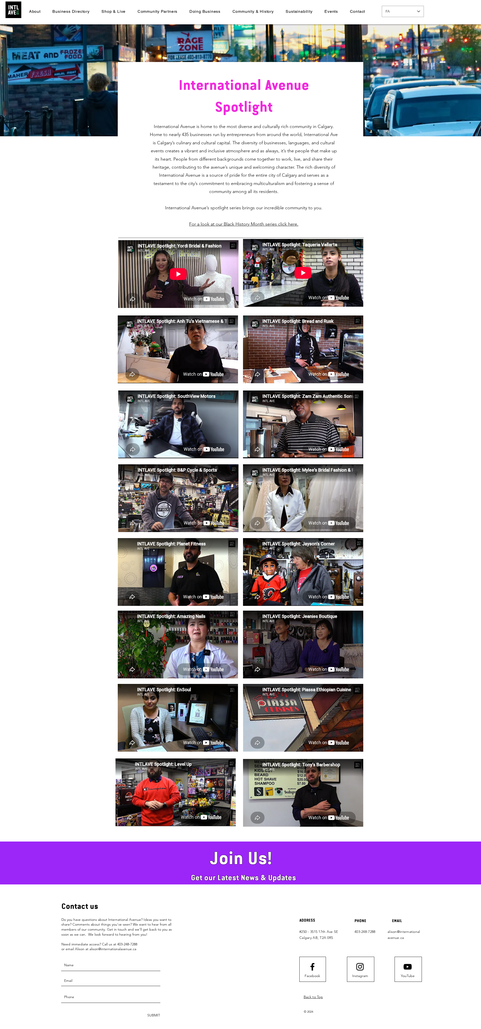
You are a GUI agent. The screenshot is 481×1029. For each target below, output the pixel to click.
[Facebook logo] (312, 967)
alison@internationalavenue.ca (112, 949)
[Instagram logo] (360, 967)
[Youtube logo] (408, 967)
